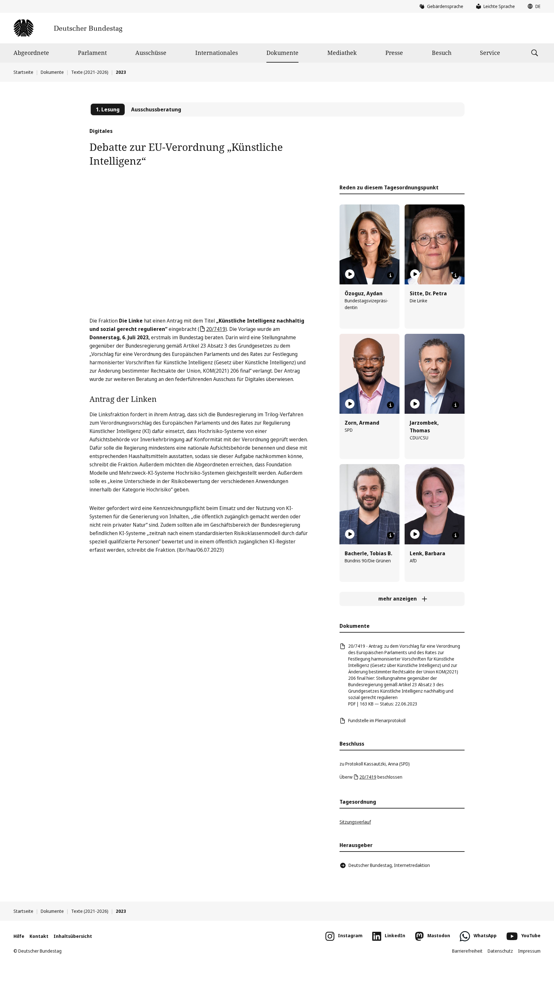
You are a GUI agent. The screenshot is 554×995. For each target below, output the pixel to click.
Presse (394, 52)
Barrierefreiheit (467, 951)
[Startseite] (67, 28)
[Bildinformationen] (390, 275)
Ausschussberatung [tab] (156, 109)
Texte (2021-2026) (89, 72)
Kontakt (38, 936)
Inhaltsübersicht (73, 936)
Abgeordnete (31, 52)
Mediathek (342, 52)
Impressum (529, 951)
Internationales (216, 52)
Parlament (92, 52)
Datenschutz (500, 951)
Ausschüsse (150, 52)
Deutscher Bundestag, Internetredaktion (389, 865)
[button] (533, 6)
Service (490, 52)
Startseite (23, 72)
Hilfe (18, 936)
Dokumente (282, 52)
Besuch (441, 52)
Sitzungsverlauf (355, 822)
